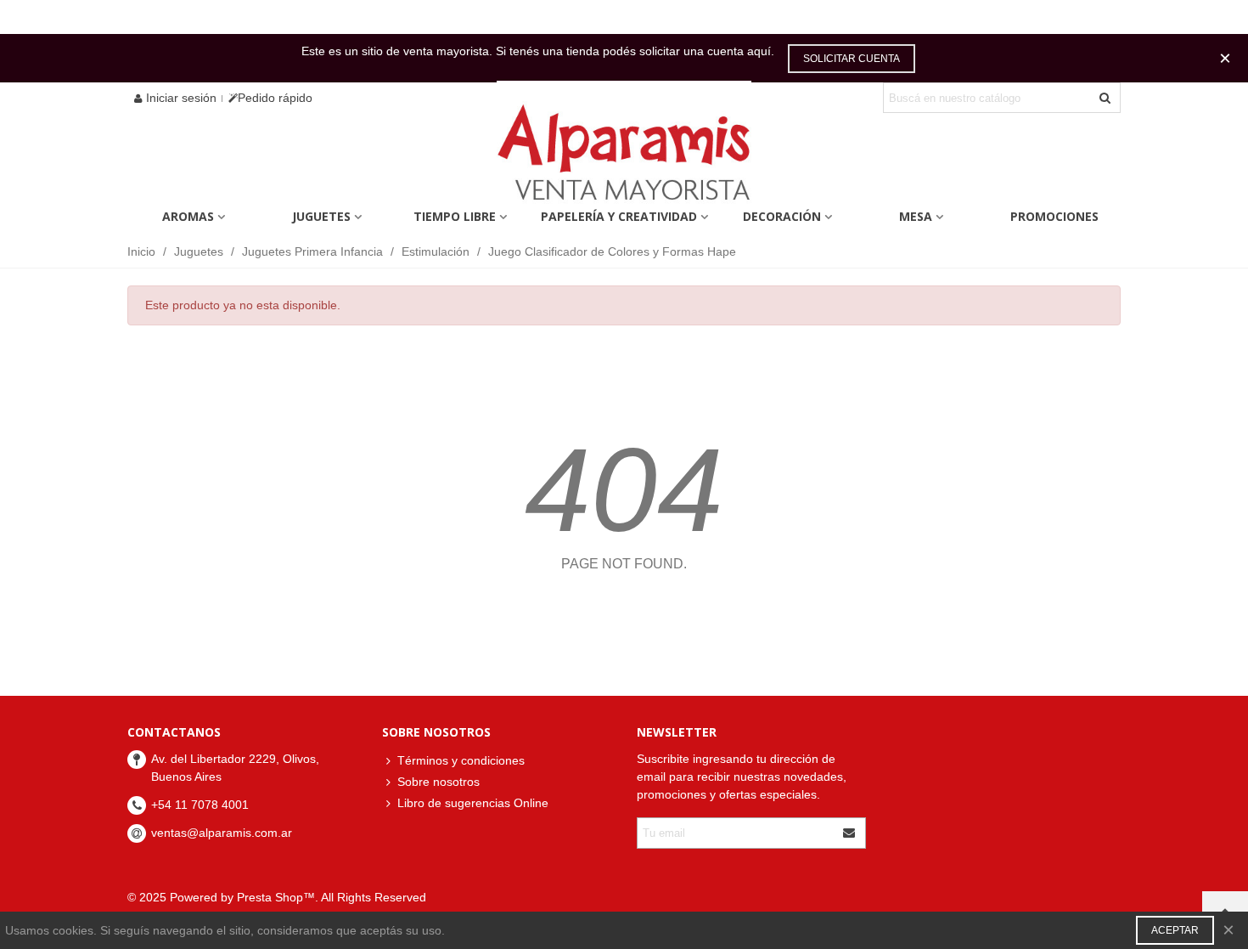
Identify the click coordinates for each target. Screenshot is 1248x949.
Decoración (782, 216)
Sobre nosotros (438, 781)
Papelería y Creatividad (619, 216)
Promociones (1054, 216)
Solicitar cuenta (851, 59)
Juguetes (321, 216)
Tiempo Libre (454, 216)
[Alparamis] (624, 157)
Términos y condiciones (461, 760)
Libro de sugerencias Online (472, 803)
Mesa (915, 216)
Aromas (188, 216)
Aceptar (1175, 930)
